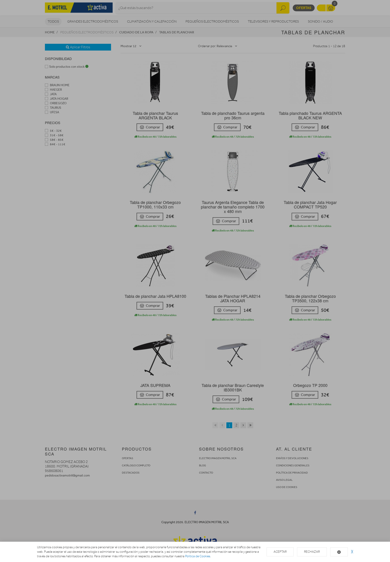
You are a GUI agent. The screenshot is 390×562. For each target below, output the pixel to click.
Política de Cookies (197, 556)
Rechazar (312, 552)
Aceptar (280, 552)
